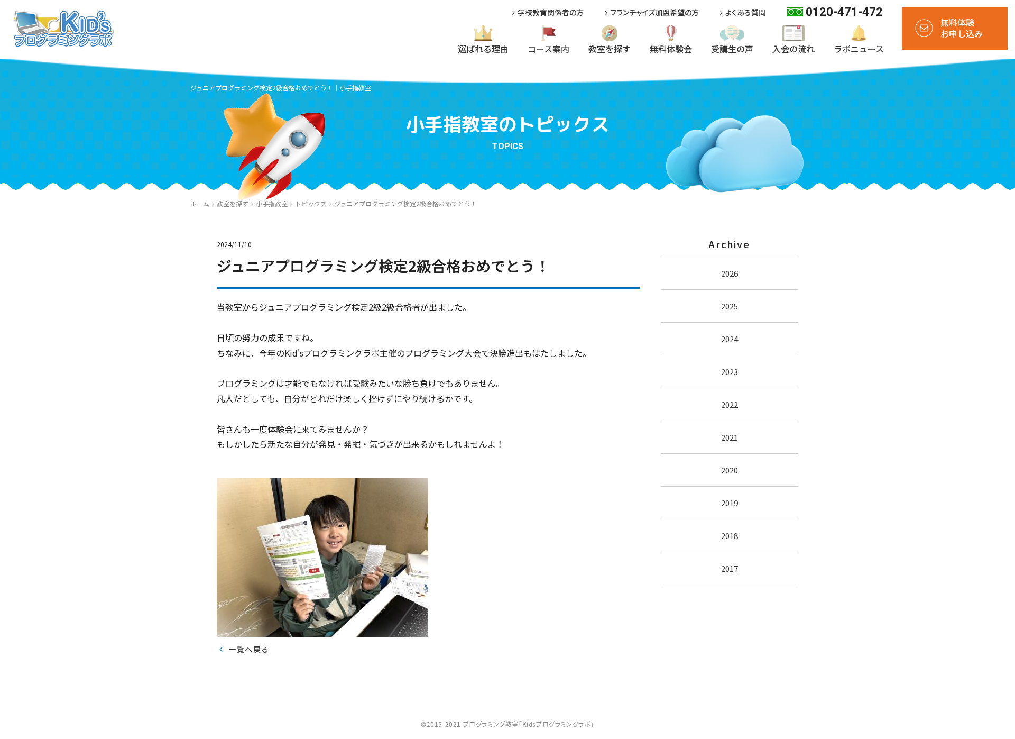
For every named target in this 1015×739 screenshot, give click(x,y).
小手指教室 (272, 203)
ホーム (199, 203)
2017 (729, 568)
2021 (729, 437)
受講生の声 (732, 48)
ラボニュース (859, 48)
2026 (729, 273)
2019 (729, 502)
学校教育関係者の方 (551, 12)
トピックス (311, 203)
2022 (729, 404)
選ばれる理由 (483, 48)
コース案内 (548, 48)
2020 (729, 470)
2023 (729, 371)
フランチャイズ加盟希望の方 (654, 12)
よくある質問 (745, 12)
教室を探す (609, 48)
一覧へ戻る (248, 649)
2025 (729, 306)
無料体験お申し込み (961, 28)
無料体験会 (671, 48)
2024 (729, 338)
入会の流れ (793, 48)
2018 (729, 535)
